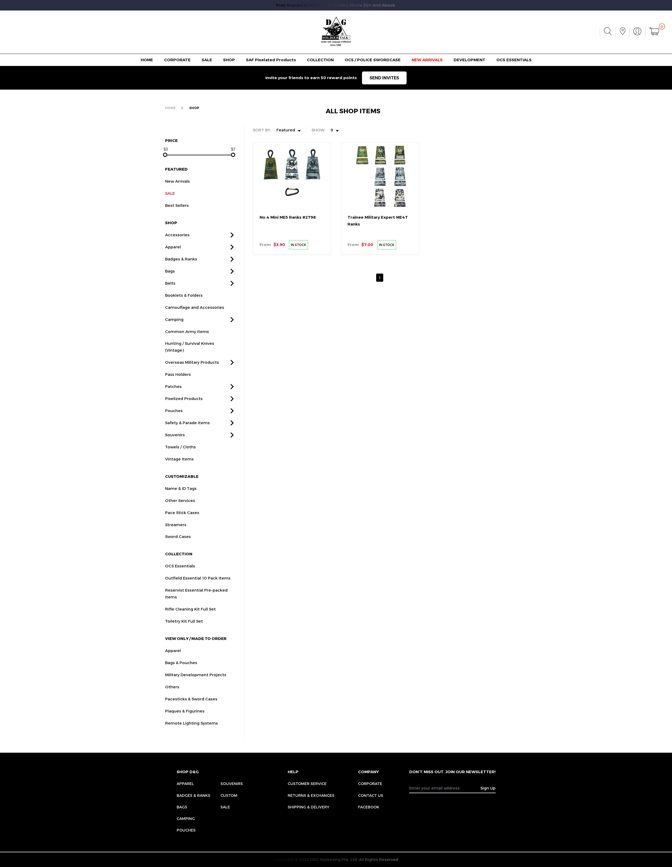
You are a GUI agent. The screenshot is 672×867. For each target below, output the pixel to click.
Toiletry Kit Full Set (184, 621)
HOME (147, 59)
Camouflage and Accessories (194, 307)
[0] (654, 32)
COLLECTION (320, 59)
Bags (170, 271)
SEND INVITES (384, 77)
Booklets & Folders (184, 295)
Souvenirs (175, 434)
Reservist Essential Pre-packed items (196, 593)
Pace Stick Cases (182, 512)
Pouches (174, 410)
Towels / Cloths (180, 446)
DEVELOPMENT (469, 59)
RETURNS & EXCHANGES (311, 795)
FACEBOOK (368, 807)
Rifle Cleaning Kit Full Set (190, 609)
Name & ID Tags (181, 488)
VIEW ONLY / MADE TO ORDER (196, 638)
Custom (228, 795)
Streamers (175, 524)
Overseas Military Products (192, 362)
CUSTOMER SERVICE (307, 783)
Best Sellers (177, 205)
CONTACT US (370, 795)
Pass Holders (178, 374)
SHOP (229, 59)
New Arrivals (177, 181)
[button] (232, 235)
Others (172, 686)
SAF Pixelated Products (271, 59)
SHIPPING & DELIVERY (308, 807)
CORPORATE (177, 59)
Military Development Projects (195, 674)
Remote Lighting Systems (191, 723)
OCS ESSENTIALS (514, 59)
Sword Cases (178, 536)
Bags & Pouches (181, 662)
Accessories (177, 234)
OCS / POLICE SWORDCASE (373, 59)
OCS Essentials (180, 565)
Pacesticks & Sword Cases (191, 698)
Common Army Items (187, 331)
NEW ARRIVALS (427, 59)
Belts (170, 283)
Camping (174, 319)
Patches (173, 386)
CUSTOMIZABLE (181, 476)
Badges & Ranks (181, 258)
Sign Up (488, 788)
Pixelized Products (184, 398)
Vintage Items (179, 458)
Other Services (180, 500)
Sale (225, 807)
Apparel (173, 246)
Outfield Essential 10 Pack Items (197, 578)
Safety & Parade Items (187, 422)
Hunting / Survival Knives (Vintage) (189, 346)
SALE (207, 59)
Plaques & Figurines (184, 711)
